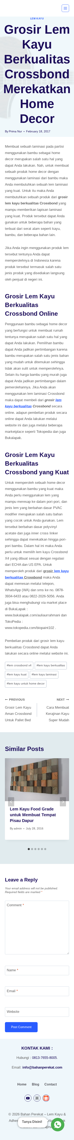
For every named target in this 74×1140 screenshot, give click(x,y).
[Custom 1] (37, 1098)
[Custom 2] (46, 1098)
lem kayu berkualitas (51, 665)
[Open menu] (65, 8)
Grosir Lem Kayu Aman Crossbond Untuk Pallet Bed (18, 710)
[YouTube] (27, 1098)
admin (18, 828)
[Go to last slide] (11, 802)
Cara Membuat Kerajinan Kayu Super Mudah (57, 710)
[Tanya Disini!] (57, 1124)
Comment (15, 905)
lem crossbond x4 (19, 665)
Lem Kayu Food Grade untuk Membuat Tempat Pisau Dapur (33, 815)
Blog (35, 1084)
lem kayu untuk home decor (26, 683)
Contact (50, 1084)
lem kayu (37, 18)
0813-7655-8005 (44, 1058)
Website (13, 1012)
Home (22, 1084)
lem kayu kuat (17, 674)
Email (12, 991)
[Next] (63, 802)
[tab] (29, 849)
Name (12, 970)
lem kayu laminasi (44, 674)
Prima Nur (15, 131)
